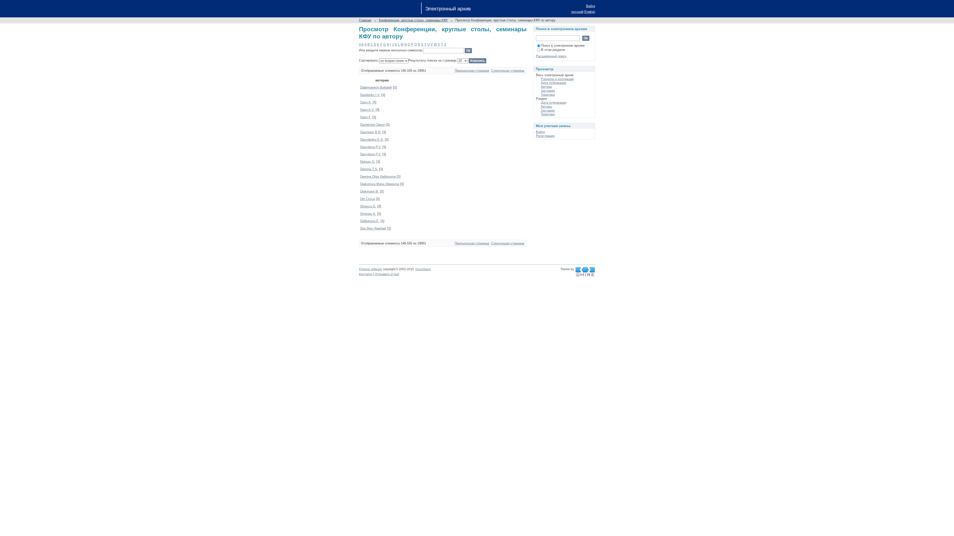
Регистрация (545, 136)
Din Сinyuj (367, 199)
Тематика (548, 95)
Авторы (546, 87)
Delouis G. (367, 162)
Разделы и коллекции (557, 79)
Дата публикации (553, 83)
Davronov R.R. (370, 132)
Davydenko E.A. (372, 139)
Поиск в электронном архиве (563, 45)
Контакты (365, 274)
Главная (365, 20)
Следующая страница (507, 70)
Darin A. (366, 102)
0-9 (361, 44)
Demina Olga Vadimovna (378, 176)
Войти (590, 6)
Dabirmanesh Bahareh (376, 87)
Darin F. (365, 117)
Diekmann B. (369, 191)
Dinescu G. (368, 206)
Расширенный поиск (551, 56)
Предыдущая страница (472, 70)
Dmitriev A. (368, 214)
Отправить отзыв (387, 274)
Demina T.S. (369, 169)
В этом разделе (553, 50)
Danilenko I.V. (370, 95)
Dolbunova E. (370, 221)
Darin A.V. (367, 110)
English (589, 12)
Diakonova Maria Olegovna (379, 184)
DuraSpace (423, 269)
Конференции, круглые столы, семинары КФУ (413, 20)
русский (577, 12)
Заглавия (548, 91)
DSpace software (370, 269)
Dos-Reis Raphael (373, 228)
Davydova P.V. (370, 147)
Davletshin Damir (372, 125)
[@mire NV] (585, 272)
